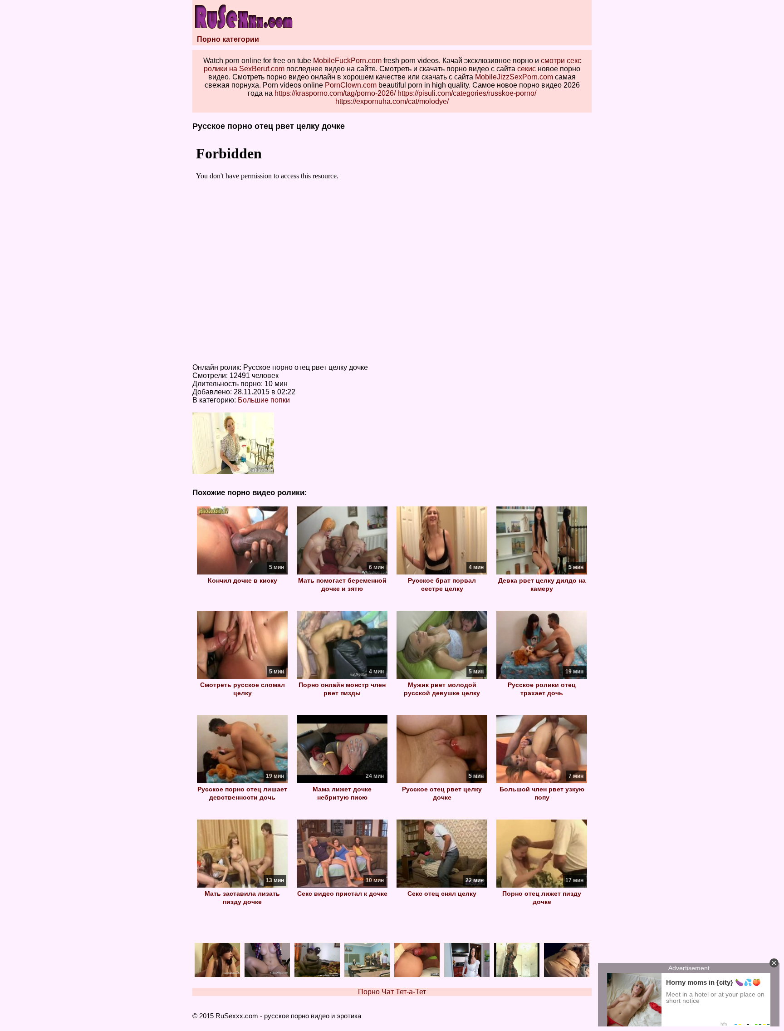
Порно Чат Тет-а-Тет (392, 992)
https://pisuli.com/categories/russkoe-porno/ (466, 93)
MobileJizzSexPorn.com (514, 77)
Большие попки (264, 400)
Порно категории (228, 39)
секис (526, 69)
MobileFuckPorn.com (347, 60)
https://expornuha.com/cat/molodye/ (392, 101)
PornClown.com (351, 85)
